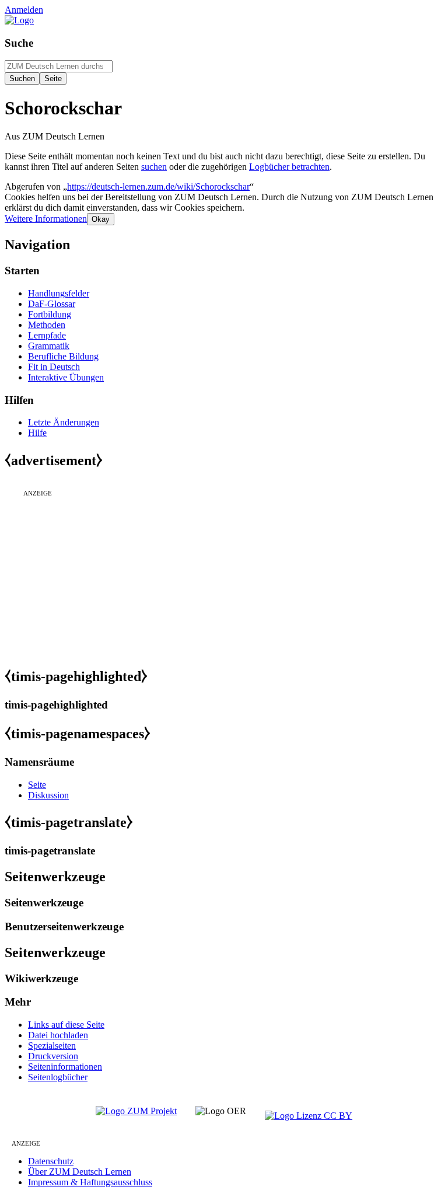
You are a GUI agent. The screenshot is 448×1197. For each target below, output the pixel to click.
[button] (46, 219)
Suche (19, 43)
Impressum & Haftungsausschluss (90, 1182)
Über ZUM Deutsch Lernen (79, 1172)
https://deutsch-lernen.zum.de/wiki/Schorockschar (158, 186)
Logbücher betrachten (289, 167)
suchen (154, 167)
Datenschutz (51, 1161)
